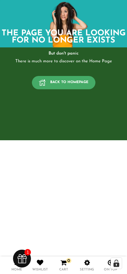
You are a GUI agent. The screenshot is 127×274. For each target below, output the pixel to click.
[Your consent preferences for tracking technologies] (116, 263)
